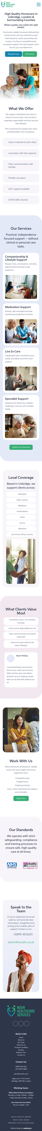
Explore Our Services (21, 447)
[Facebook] (15, 1023)
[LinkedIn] (21, 1023)
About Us (21, 1040)
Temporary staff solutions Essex (21, 1123)
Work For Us (21, 1045)
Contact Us (21, 1055)
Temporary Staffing (21, 1047)
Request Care (13, 54)
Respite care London (21, 1120)
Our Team (21, 1042)
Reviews (21, 1050)
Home (21, 1037)
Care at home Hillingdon (21, 1117)
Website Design (16, 1128)
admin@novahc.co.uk (21, 942)
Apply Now (21, 798)
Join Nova (29, 54)
